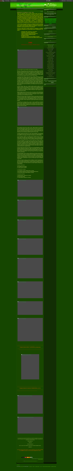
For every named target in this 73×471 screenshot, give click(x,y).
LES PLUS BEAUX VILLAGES (50, 56)
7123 (27, 9)
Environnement (49, 57)
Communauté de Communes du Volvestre (50, 72)
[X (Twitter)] (48, 0)
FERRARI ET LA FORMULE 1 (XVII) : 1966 (25, 12)
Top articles (30, 466)
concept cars (50, 75)
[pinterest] (49, 0)
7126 (31, 9)
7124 (28, 9)
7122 (26, 9)
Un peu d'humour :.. (50, 74)
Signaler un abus (37, 466)
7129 (34, 9)
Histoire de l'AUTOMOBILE (40, 458)
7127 (32, 9)
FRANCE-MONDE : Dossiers (50, 68)
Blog (47, 11)
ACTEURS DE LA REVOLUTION (49, 55)
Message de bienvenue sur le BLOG (50, 73)
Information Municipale (50, 58)
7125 (30, 9)
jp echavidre (21, 466)
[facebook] (46, 0)
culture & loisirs (50, 69)
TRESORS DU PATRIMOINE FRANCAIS (50, 52)
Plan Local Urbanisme (50, 70)
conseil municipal (50, 54)
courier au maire (50, 71)
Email (45, 81)
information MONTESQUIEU (50, 53)
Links (50, 40)
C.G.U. (41, 466)
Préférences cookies (53, 466)
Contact (33, 466)
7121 (25, 9)
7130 (35, 9)
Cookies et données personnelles (46, 466)
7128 (33, 9)
